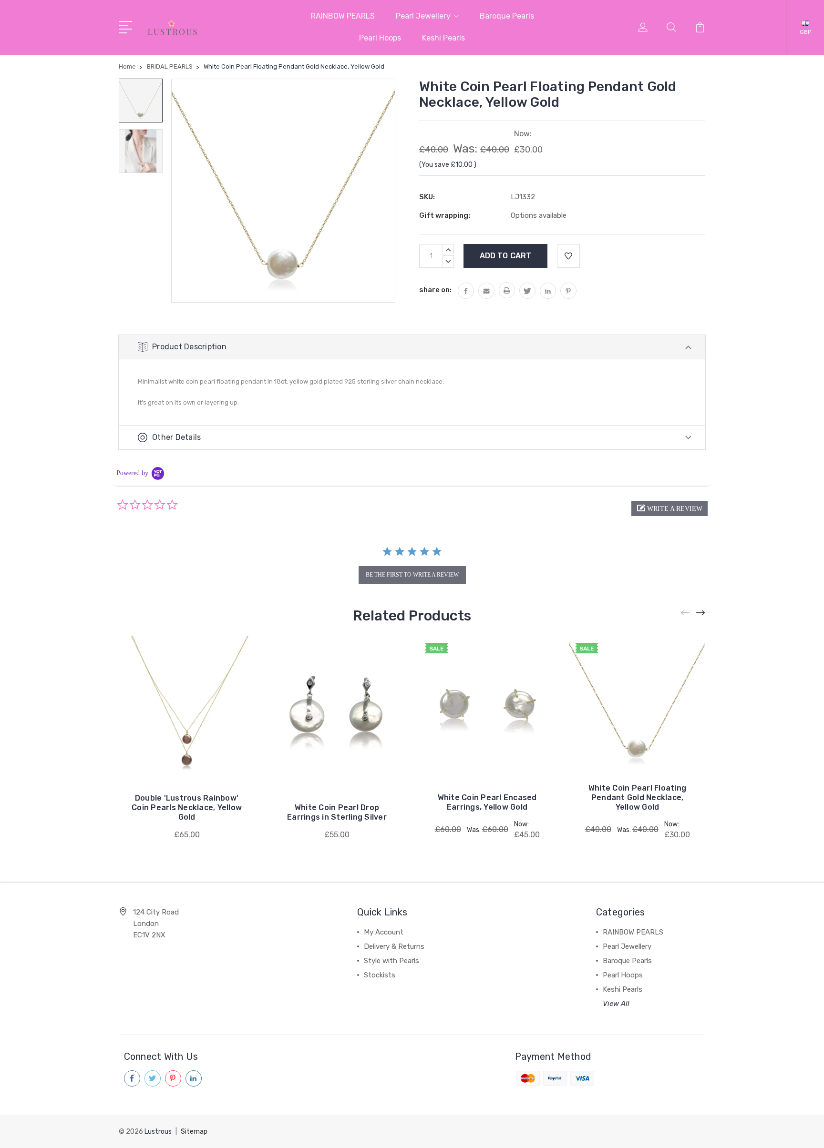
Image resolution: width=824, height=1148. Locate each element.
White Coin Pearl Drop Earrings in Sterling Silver (337, 812)
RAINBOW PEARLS (343, 15)
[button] (669, 508)
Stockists (379, 975)
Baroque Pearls (507, 15)
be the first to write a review (412, 574)
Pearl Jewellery (423, 15)
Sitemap (194, 1132)
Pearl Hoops (380, 37)
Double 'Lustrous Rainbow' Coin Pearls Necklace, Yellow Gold (187, 807)
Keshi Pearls (443, 37)
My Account (383, 932)
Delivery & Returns (394, 946)
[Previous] (685, 613)
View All (616, 1003)
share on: (435, 289)
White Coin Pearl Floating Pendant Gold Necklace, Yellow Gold (637, 797)
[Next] (701, 613)
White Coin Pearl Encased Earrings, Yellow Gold (487, 802)
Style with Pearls (391, 960)
